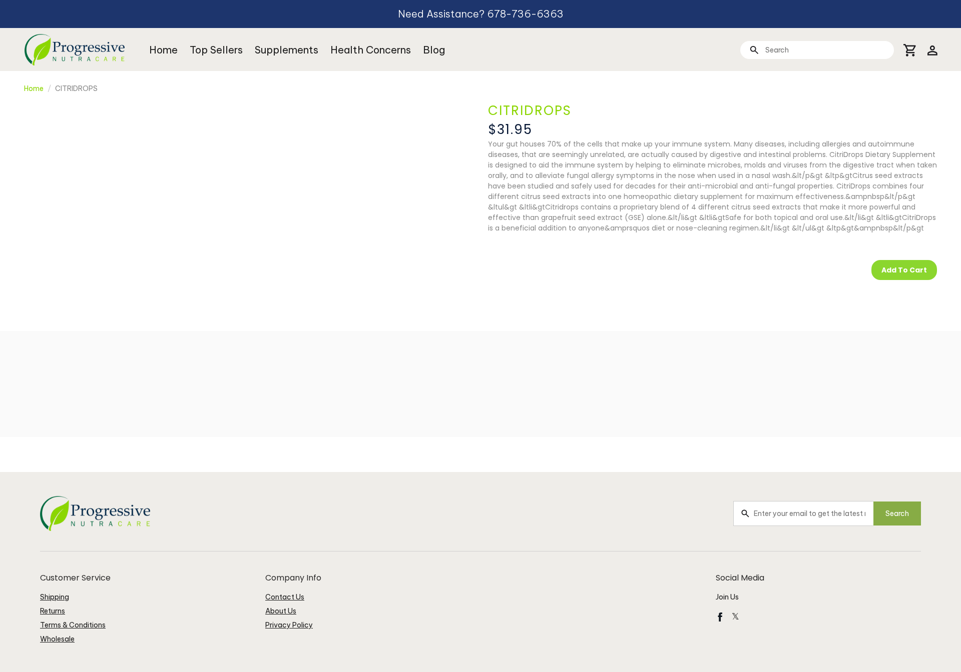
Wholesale (57, 639)
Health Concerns (370, 50)
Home (163, 50)
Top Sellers (216, 50)
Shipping (54, 597)
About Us (280, 611)
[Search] (754, 50)
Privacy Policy (289, 625)
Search (897, 513)
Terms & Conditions (73, 625)
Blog (434, 50)
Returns (52, 611)
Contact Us (284, 597)
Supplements (286, 50)
